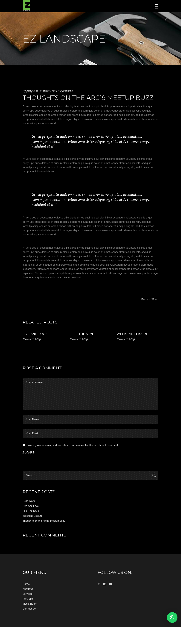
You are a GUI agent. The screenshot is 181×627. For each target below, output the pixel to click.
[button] (172, 617)
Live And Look (35, 334)
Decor (144, 299)
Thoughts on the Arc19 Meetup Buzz (44, 520)
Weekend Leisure (132, 334)
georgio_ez (32, 91)
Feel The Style (83, 334)
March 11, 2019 (48, 91)
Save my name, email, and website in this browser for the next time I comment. (72, 445)
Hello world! (29, 501)
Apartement (65, 91)
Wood (154, 299)
